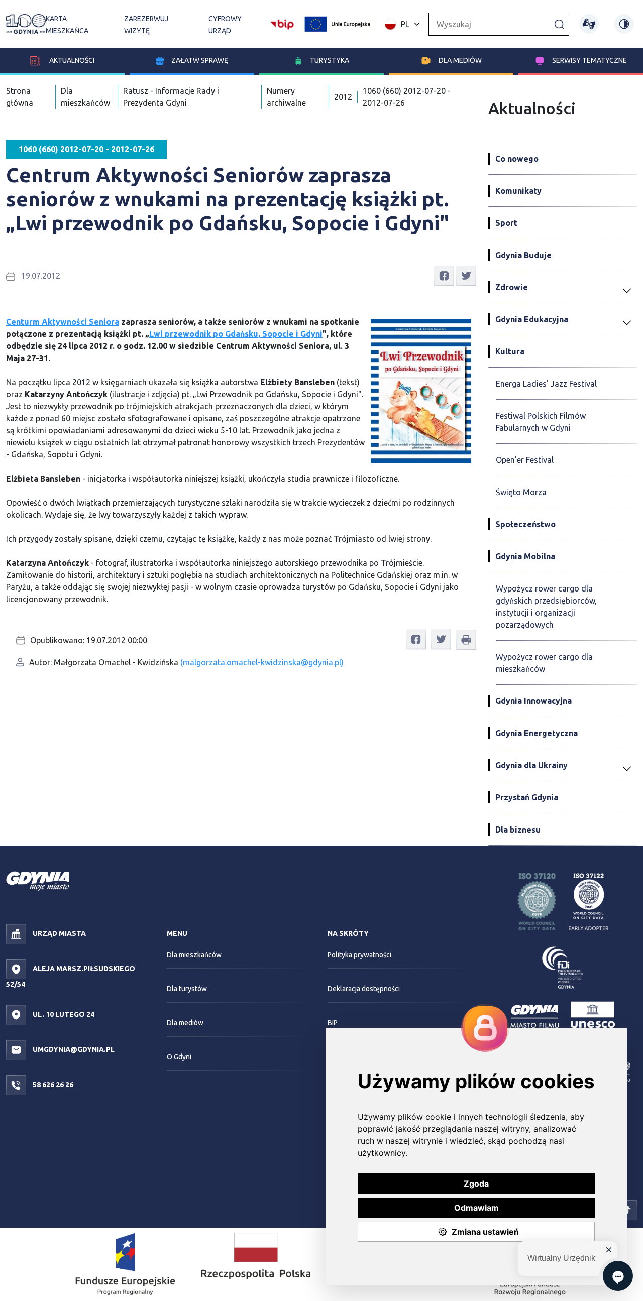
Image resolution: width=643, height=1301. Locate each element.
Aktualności (71, 60)
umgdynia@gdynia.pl (73, 1049)
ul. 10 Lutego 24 (62, 1014)
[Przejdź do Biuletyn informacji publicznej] (282, 23)
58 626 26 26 (52, 1085)
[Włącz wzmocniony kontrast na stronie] (624, 24)
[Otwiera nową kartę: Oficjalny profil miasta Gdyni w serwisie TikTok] (627, 1209)
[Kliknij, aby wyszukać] (559, 23)
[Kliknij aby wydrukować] (466, 640)
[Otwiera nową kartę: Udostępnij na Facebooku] (444, 275)
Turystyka (329, 60)
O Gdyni (179, 1057)
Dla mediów (460, 60)
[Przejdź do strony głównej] (26, 24)
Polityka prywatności (359, 955)
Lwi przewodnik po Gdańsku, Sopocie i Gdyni (236, 333)
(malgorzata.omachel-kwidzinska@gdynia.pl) (262, 662)
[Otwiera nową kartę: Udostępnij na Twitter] (466, 275)
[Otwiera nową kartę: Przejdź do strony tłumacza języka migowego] (589, 24)
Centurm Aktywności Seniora (62, 321)
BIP (333, 1023)
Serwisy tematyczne (589, 60)
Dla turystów (187, 989)
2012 (343, 96)
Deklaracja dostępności (364, 989)
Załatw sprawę (199, 60)
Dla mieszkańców (194, 955)
